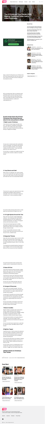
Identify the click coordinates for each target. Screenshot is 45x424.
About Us (3, 415)
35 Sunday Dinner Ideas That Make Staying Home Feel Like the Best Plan (33, 33)
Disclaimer (12, 415)
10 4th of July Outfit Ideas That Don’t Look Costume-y (37, 49)
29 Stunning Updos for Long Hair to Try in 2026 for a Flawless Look (34, 40)
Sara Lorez (34, 59)
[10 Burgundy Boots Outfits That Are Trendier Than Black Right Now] (29, 55)
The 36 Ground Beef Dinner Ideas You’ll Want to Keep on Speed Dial (34, 30)
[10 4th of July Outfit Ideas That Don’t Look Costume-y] (29, 49)
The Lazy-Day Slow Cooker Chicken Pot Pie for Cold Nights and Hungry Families (34, 27)
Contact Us (8, 415)
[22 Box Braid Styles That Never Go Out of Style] (7, 391)
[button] (40, 2)
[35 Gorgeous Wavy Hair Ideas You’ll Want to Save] (19, 391)
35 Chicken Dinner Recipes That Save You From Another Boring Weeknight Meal (34, 37)
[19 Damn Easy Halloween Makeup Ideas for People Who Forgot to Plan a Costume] (19, 371)
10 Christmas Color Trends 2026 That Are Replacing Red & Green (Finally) (37, 67)
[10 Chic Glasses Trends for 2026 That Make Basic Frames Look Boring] (29, 61)
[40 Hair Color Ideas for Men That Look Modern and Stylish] (7, 371)
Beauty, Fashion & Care (20, 357)
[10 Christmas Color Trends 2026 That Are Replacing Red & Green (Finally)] (29, 67)
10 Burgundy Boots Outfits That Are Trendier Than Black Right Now (37, 55)
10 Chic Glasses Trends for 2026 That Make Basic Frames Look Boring (37, 61)
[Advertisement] (13, 31)
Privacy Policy (18, 415)
